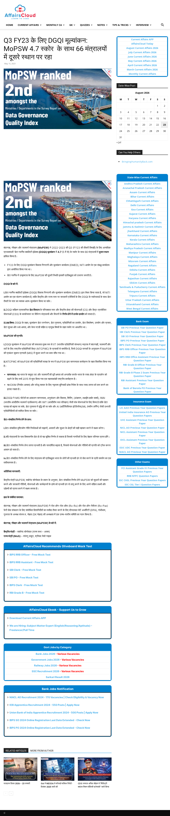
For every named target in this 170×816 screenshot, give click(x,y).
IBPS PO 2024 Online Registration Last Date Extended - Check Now (49, 727)
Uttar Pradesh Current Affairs (142, 300)
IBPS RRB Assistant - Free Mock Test (31, 562)
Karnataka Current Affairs (142, 235)
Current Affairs (28, 25)
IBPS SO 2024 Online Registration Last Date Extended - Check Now (49, 720)
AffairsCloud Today (142, 43)
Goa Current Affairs (142, 209)
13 (143, 118)
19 (136, 124)
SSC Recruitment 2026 (58, 671)
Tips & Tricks (120, 25)
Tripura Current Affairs (142, 295)
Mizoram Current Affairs (142, 261)
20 (143, 124)
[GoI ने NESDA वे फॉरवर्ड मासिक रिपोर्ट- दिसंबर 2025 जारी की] (58, 769)
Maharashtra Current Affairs (142, 244)
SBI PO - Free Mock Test (23, 577)
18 (128, 124)
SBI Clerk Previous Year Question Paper (142, 332)
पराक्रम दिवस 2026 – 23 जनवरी (17, 783)
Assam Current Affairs (142, 192)
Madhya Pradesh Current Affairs (142, 248)
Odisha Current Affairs (142, 269)
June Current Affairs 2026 (142, 56)
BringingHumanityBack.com (137, 161)
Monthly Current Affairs (142, 73)
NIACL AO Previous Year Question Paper (142, 451)
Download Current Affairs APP (27, 618)
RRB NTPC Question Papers (142, 476)
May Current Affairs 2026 (142, 60)
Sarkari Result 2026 (58, 677)
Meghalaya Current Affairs (142, 256)
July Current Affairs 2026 (142, 52)
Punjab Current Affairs (142, 274)
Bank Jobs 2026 (58, 653)
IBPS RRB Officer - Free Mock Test (29, 554)
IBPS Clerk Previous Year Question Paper (142, 344)
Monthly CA (54, 25)
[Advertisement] (58, 156)
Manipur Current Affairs (142, 252)
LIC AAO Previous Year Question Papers (142, 407)
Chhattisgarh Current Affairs (142, 200)
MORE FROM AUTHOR (41, 750)
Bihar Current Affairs (142, 196)
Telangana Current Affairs (142, 291)
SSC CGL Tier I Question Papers (142, 484)
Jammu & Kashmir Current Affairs (142, 226)
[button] (162, 25)
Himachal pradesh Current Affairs (142, 222)
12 (136, 118)
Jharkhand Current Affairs (142, 231)
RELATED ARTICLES (16, 750)
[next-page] (11, 793)
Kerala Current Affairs (142, 239)
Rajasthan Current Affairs (142, 278)
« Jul (119, 142)
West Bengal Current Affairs (142, 308)
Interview (142, 25)
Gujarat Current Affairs (142, 213)
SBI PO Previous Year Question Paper (142, 327)
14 (150, 118)
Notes (101, 25)
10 (120, 118)
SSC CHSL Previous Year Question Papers (142, 480)
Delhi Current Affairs (142, 205)
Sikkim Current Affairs (142, 282)
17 (120, 124)
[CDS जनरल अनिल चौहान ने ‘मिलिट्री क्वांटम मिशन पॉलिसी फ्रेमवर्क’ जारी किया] (95, 769)
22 (157, 124)
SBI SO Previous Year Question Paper (142, 336)
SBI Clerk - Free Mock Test (25, 569)
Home (9, 25)
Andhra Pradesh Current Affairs (142, 183)
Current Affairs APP (142, 39)
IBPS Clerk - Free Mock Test (26, 585)
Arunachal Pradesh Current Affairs (142, 188)
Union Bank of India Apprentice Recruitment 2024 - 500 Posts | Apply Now (53, 712)
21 (150, 124)
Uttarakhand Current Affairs (142, 304)
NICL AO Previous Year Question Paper (142, 427)
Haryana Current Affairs (142, 218)
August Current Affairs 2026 (142, 48)
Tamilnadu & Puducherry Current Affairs (142, 287)
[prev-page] (6, 793)
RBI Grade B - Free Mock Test (26, 592)
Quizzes (85, 25)
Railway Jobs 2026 (57, 665)
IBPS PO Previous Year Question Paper (142, 340)
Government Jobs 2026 (57, 659)
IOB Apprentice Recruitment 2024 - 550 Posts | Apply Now (44, 704)
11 (128, 118)
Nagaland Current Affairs (142, 265)
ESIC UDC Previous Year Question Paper (142, 447)
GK (71, 25)
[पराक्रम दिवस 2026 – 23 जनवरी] (20, 769)
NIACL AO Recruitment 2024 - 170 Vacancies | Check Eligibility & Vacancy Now (56, 697)
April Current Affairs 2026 (142, 65)
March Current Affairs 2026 (142, 69)
